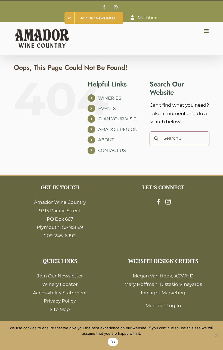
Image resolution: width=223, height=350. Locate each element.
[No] (216, 335)
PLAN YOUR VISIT (117, 118)
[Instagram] (168, 202)
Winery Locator (60, 284)
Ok (112, 342)
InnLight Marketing (163, 292)
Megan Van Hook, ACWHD (163, 276)
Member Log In (163, 305)
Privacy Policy (60, 301)
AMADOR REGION (118, 129)
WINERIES (109, 98)
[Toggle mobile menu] (206, 31)
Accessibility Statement (60, 292)
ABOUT (106, 139)
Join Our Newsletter (60, 276)
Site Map (60, 309)
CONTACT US (112, 150)
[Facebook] (158, 202)
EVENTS (107, 108)
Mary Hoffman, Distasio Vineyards (163, 284)
